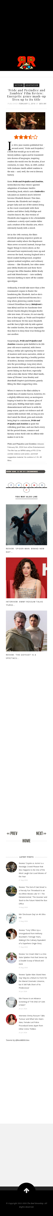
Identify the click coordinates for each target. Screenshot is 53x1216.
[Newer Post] (16, 836)
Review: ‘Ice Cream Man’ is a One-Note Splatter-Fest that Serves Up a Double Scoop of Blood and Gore (33, 959)
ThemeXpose (26, 1212)
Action (19, 85)
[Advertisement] (26, 26)
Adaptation (32, 85)
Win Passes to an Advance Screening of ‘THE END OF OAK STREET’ (32, 1001)
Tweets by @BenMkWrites (17, 1040)
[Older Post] (36, 836)
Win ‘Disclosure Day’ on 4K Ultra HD (32, 916)
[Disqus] (26, 709)
